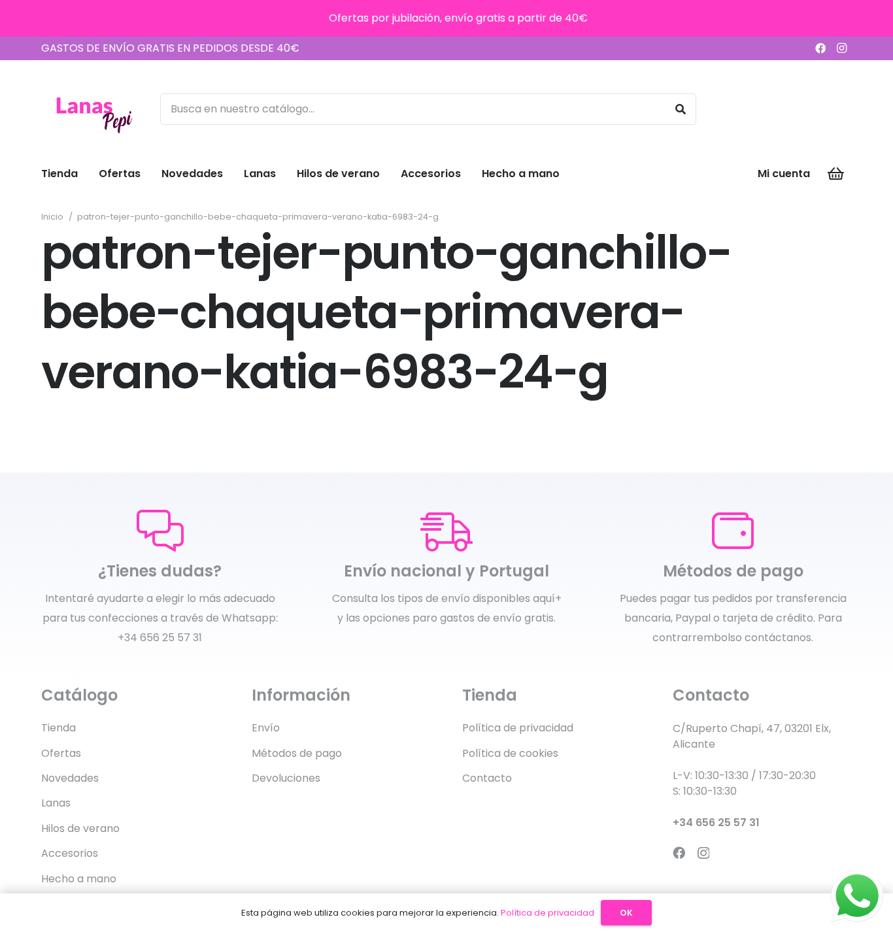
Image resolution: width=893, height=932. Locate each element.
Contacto (487, 778)
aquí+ (547, 598)
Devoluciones (286, 778)
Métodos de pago (297, 753)
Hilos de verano (80, 828)
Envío (266, 727)
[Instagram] (841, 48)
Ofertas (61, 753)
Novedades (70, 778)
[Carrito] (836, 174)
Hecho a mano (78, 878)
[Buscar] (680, 109)
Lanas (56, 802)
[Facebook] (820, 48)
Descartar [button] (616, 17)
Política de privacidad (517, 727)
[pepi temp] (93, 109)
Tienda (58, 727)
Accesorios (69, 853)
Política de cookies (510, 753)
